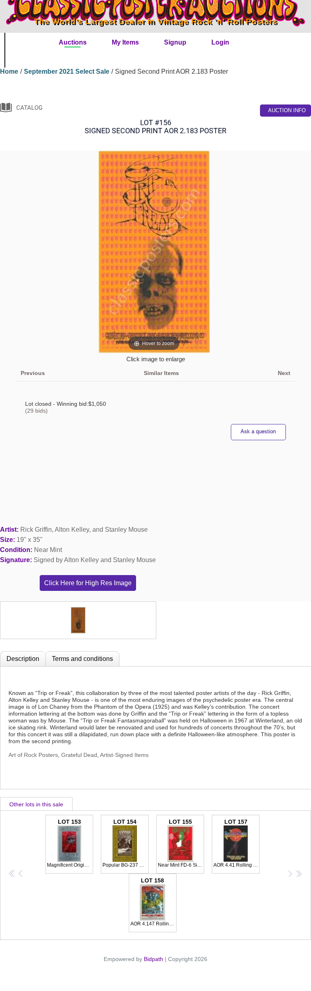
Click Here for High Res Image (88, 583)
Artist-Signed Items (124, 755)
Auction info (287, 110)
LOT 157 (236, 843)
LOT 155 (181, 843)
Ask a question (258, 431)
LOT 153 (70, 843)
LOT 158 (153, 902)
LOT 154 (125, 843)
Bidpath (153, 959)
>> (298, 873)
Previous (33, 373)
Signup (175, 42)
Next (284, 373)
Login (220, 42)
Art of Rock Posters (33, 755)
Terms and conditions (82, 658)
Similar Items (161, 373)
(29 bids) (36, 410)
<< (12, 873)
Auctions (73, 42)
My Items (125, 42)
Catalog (29, 107)
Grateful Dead (79, 755)
